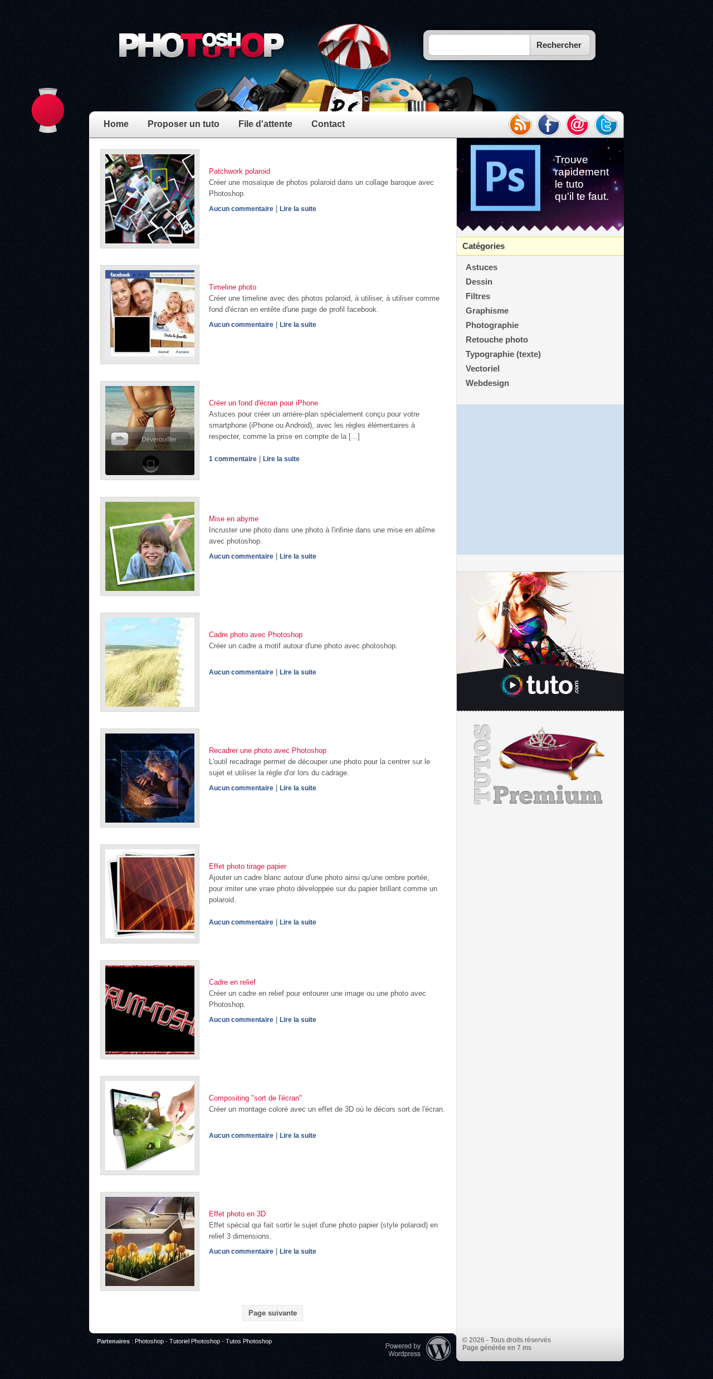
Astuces (481, 267)
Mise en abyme (233, 519)
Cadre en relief (232, 982)
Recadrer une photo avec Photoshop (267, 750)
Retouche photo (497, 339)
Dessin (479, 281)
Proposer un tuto (183, 124)
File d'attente (265, 124)
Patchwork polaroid (239, 171)
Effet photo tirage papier (247, 866)
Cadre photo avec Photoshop (255, 634)
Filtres (478, 296)
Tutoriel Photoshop (194, 1341)
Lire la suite (298, 209)
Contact (328, 124)
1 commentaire (233, 459)
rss (519, 125)
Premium (540, 764)
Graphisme (487, 310)
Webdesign (487, 383)
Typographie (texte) (503, 354)
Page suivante (272, 1313)
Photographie (492, 325)
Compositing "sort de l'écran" (255, 1098)
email (577, 125)
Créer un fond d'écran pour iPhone (263, 403)
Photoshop (149, 1341)
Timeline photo (232, 287)
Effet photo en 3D (237, 1214)
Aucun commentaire (241, 209)
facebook (548, 125)
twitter (606, 125)
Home (116, 124)
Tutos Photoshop (249, 1341)
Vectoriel (483, 368)
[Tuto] (540, 641)
